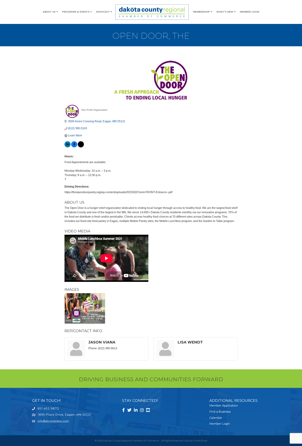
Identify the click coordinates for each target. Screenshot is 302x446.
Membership (201, 11)
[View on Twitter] (81, 146)
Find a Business (220, 411)
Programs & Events (75, 11)
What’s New (224, 11)
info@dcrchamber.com (53, 421)
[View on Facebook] (74, 146)
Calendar (215, 417)
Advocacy (103, 11)
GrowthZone (200, 440)
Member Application (223, 405)
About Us (49, 11)
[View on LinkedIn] (67, 146)
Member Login (249, 11)
